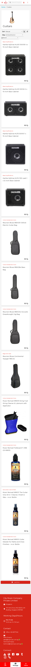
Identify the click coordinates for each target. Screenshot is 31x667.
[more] (28, 2)
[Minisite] (9, 657)
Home (3, 7)
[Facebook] (13, 654)
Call (5, 665)
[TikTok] (22, 654)
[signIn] (24, 2)
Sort (3, 31)
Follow (26, 665)
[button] (15, 35)
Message (15, 665)
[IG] (5, 657)
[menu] (2, 2)
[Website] (9, 654)
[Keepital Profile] (4, 654)
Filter (3, 35)
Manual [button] (8, 31)
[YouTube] (17, 654)
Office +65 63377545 (12, 632)
